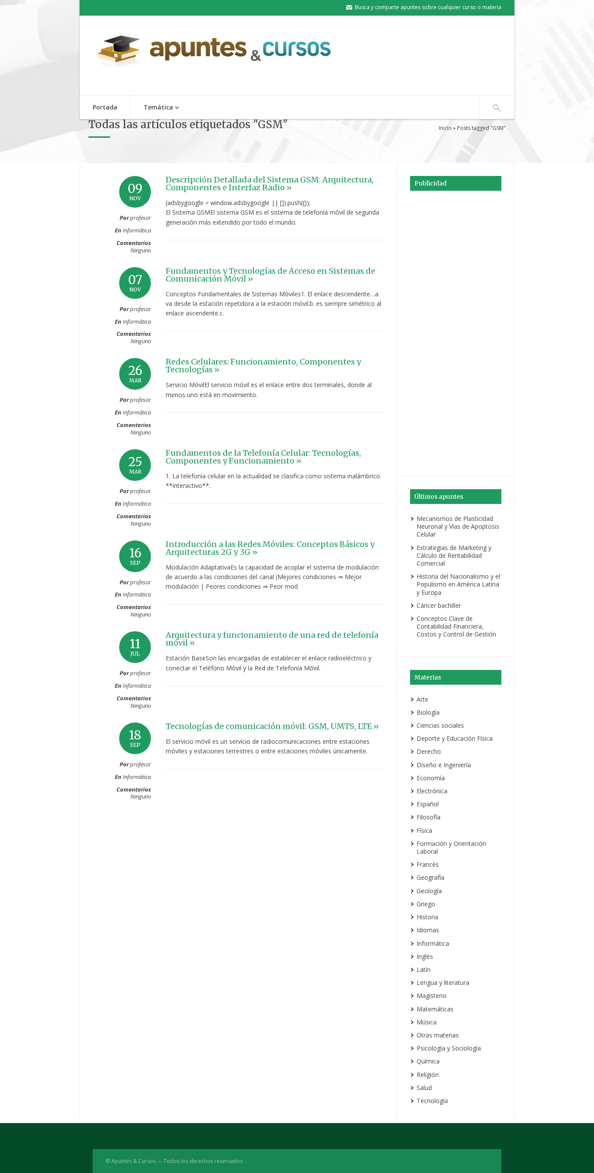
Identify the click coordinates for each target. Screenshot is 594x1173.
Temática (151, 108)
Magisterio (432, 995)
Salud (424, 1088)
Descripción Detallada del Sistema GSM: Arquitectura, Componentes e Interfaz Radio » (270, 183)
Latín (423, 969)
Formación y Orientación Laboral (451, 847)
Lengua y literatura (443, 982)
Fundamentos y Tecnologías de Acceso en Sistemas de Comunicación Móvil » (270, 275)
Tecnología (432, 1101)
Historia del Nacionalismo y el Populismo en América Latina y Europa (458, 584)
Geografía (430, 877)
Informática (137, 230)
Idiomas (428, 930)
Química (428, 1061)
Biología (428, 712)
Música (427, 1022)
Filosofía (428, 817)
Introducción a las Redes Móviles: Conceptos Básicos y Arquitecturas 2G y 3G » (270, 548)
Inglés (425, 956)
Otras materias (438, 1035)
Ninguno (140, 250)
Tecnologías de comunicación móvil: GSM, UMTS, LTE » (272, 726)
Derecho (429, 751)
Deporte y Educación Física (455, 738)
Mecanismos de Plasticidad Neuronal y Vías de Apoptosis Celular (458, 526)
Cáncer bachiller (439, 605)
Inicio (445, 128)
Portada (105, 107)
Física (424, 830)
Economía (431, 778)
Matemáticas (435, 1009)
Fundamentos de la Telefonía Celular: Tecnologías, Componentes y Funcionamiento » (263, 457)
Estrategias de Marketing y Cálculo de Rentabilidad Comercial (454, 555)
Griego (426, 904)
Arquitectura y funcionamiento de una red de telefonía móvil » (272, 639)
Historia (427, 917)
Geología (429, 891)
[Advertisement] (456, 332)
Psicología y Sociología (449, 1048)
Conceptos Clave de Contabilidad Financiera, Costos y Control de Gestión (456, 626)
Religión (428, 1074)
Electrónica (432, 791)
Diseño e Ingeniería (444, 765)
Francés (428, 864)
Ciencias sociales (440, 725)
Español (428, 804)
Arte (422, 699)
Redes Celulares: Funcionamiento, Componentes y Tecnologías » (263, 365)
